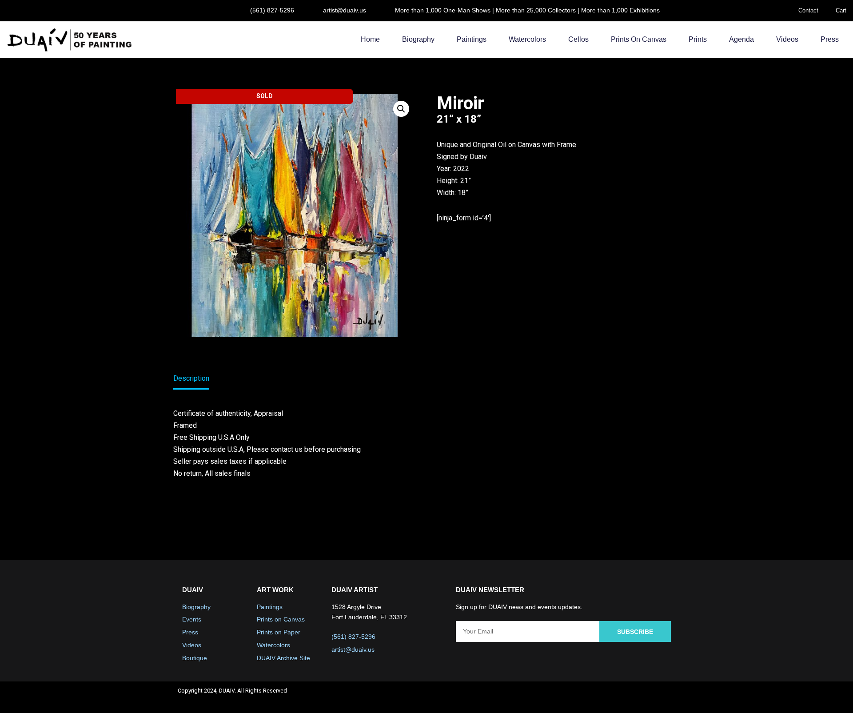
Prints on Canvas (638, 39)
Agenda (741, 39)
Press (830, 39)
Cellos (578, 39)
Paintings (471, 39)
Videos (787, 39)
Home (370, 39)
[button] (401, 109)
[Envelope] (664, 697)
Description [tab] (191, 378)
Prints (698, 39)
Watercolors (527, 39)
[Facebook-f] (594, 697)
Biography (418, 39)
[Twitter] (617, 697)
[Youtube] (641, 697)
